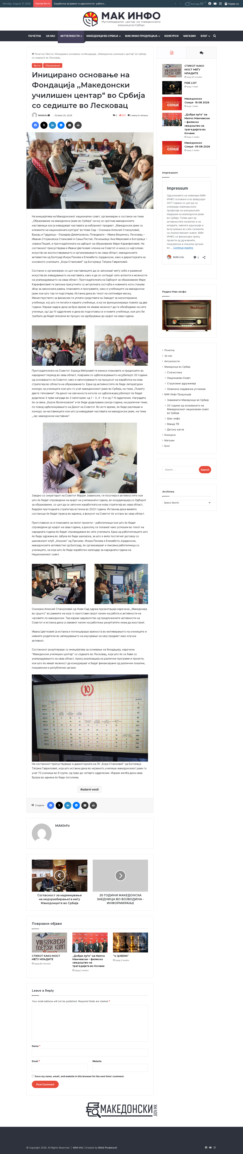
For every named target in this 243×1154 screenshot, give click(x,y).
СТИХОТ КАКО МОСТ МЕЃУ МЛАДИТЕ (46, 957)
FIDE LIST (190, 82)
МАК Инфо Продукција (141, 35)
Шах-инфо (173, 418)
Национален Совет (179, 377)
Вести (49, 53)
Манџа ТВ (173, 423)
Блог (204, 35)
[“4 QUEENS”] (130, 942)
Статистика (174, 372)
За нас (50, 35)
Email (36, 1061)
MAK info (78, 1147)
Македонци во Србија (102, 35)
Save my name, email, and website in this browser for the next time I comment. (79, 1076)
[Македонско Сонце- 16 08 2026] (172, 103)
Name (36, 1046)
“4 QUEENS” (121, 955)
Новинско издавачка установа (186, 388)
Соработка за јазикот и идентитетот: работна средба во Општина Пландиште (98, 3)
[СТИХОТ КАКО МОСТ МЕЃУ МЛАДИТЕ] (49, 942)
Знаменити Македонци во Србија (188, 399)
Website (97, 1061)
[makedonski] (121, 1110)
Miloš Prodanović (107, 1147)
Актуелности (70, 35)
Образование (52, 65)
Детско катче (175, 429)
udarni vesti (90, 789)
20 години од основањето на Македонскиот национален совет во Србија (188, 409)
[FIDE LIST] (172, 87)
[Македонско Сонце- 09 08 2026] (172, 147)
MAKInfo (42, 115)
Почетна (34, 35)
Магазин (189, 35)
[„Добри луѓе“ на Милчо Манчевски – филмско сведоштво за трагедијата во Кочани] (90, 942)
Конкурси (171, 35)
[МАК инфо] (121, 19)
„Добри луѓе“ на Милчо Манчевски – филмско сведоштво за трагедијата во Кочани (88, 961)
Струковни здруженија (181, 383)
